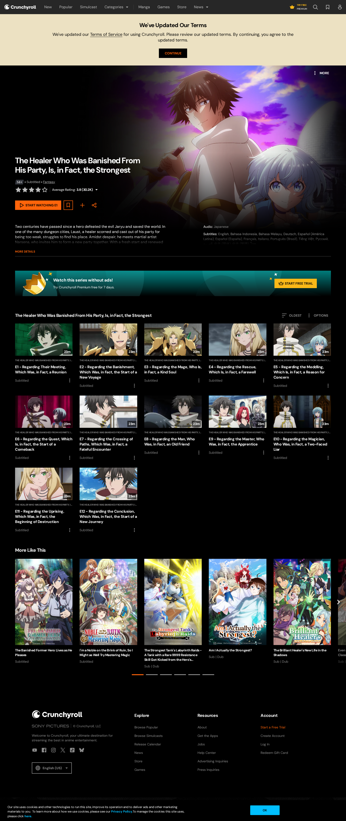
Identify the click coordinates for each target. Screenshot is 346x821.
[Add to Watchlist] (68, 205)
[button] (117, 7)
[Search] (315, 7)
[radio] (18, 189)
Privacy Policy (121, 812)
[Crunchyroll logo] (20, 7)
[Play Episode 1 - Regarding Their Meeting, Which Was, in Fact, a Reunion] (43, 353)
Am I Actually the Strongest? (230, 650)
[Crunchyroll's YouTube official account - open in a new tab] (34, 750)
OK (265, 810)
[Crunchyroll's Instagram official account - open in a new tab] (53, 750)
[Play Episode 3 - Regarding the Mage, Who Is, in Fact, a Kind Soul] (173, 353)
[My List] (82, 205)
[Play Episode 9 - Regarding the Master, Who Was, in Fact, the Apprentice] (237, 425)
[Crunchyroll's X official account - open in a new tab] (63, 750)
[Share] (94, 205)
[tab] (138, 674)
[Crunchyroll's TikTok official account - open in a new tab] (72, 750)
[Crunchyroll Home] (57, 714)
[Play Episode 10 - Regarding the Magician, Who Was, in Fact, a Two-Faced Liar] (302, 428)
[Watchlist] (328, 7)
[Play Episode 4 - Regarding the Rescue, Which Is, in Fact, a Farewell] (237, 353)
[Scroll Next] (338, 618)
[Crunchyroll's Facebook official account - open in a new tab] (44, 750)
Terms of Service (106, 34)
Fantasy (49, 182)
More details (25, 251)
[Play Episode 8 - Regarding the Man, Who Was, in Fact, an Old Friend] (173, 425)
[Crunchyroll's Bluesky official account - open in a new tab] (81, 750)
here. (28, 816)
